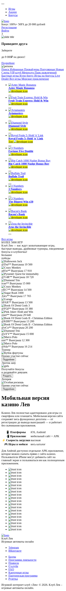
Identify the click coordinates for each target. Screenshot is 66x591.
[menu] (2, 3)
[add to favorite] (9, 95)
